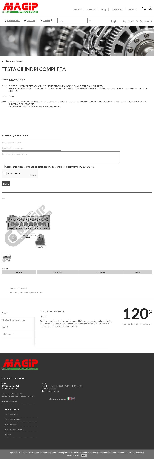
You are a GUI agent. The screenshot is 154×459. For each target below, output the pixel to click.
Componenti (13, 20)
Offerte (46, 20)
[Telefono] (144, 9)
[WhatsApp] (150, 9)
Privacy (8, 435)
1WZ (40, 292)
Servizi (77, 9)
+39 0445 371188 (10, 401)
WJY (12, 292)
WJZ (16, 292)
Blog (103, 9)
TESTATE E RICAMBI (14, 61)
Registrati (128, 21)
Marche (31, 20)
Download (116, 9)
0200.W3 (27, 292)
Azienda (90, 9)
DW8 (21, 292)
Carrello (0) (146, 21)
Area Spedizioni (11, 424)
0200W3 (34, 292)
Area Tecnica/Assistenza (14, 429)
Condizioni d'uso (11, 414)
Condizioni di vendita (13, 419)
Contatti (132, 9)
